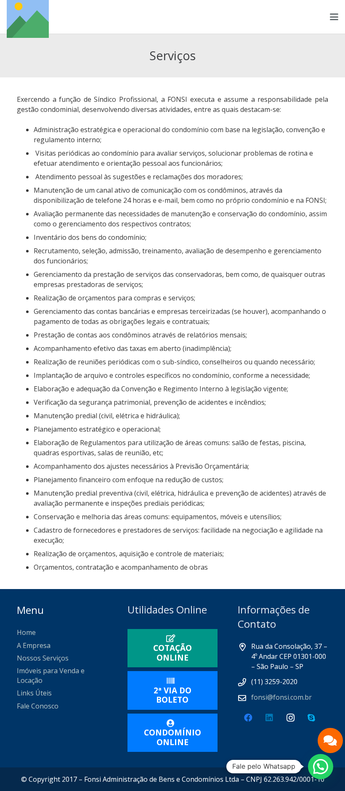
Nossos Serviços (43, 658)
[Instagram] (290, 717)
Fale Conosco (37, 706)
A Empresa (33, 645)
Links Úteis (34, 693)
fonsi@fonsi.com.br (281, 697)
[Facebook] (248, 717)
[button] (334, 17)
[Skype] (311, 717)
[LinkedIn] (269, 717)
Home (26, 632)
